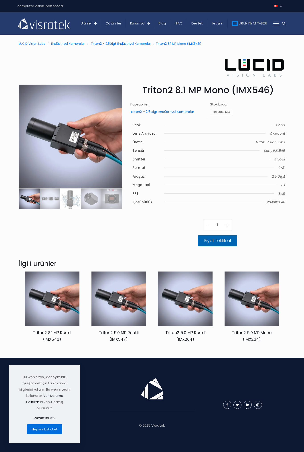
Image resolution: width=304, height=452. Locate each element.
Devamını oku (44, 417)
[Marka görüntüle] (254, 78)
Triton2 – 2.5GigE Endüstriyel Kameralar (121, 43)
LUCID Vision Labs (32, 43)
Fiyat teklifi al (217, 241)
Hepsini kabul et (45, 429)
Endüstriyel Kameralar (68, 43)
